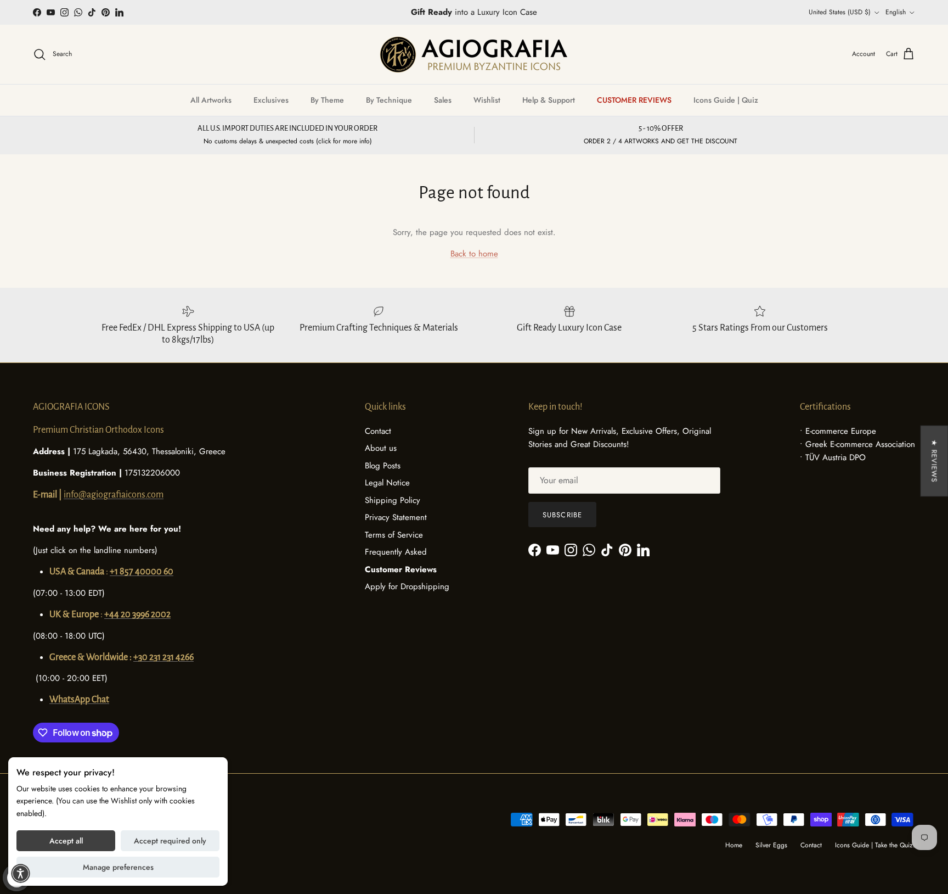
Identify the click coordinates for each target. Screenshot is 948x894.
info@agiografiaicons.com (113, 495)
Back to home (474, 254)
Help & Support (548, 99)
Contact (378, 431)
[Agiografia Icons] (474, 54)
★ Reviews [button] (934, 461)
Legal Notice (387, 483)
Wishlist (486, 99)
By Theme (327, 99)
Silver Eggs (771, 845)
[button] (20, 873)
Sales (443, 99)
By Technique (389, 99)
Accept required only (170, 840)
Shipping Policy (392, 500)
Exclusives (271, 99)
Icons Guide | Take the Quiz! (875, 845)
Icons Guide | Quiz (725, 99)
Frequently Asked (396, 552)
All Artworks (211, 99)
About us (381, 448)
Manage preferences (118, 867)
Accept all (66, 840)
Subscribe (562, 515)
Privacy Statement (396, 517)
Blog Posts (382, 466)
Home (733, 845)
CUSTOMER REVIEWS (634, 99)
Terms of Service (394, 535)
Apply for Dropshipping (407, 586)
